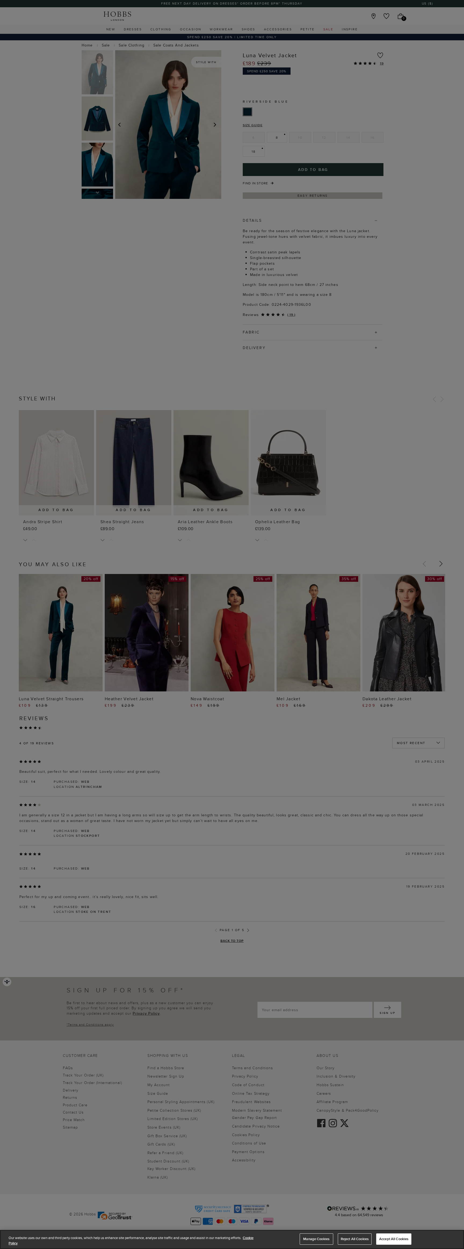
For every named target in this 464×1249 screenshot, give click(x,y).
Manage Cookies (316, 1238)
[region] (232, 1239)
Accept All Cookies (393, 1238)
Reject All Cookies (355, 1238)
